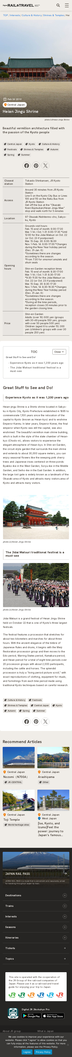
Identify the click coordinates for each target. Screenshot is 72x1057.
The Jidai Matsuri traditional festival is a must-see (35, 369)
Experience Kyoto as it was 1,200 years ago (37, 362)
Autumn (54, 149)
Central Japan (16, 104)
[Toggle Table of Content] (59, 352)
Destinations (13, 895)
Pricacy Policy (43, 1052)
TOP (5, 15)
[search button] (58, 5)
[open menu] (67, 5)
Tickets (10, 948)
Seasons (10, 927)
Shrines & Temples (53, 15)
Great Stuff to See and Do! (20, 357)
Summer (25, 155)
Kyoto (32, 144)
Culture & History (32, 15)
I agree (27, 1052)
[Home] (21, 5)
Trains (9, 906)
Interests (15, 15)
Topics (9, 958)
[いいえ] (67, 1044)
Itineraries (12, 937)
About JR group (12, 1031)
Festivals (12, 149)
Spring (10, 155)
